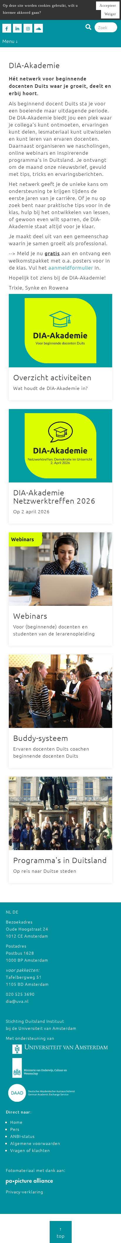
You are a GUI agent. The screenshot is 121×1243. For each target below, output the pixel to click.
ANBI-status (22, 1136)
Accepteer (108, 6)
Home (16, 1122)
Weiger (110, 14)
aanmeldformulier (70, 267)
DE (16, 912)
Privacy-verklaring (24, 1192)
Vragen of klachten (30, 1150)
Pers (14, 1129)
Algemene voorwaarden (35, 1143)
